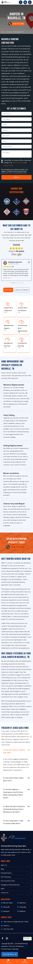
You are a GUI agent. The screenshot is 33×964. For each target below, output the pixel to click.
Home (3, 32)
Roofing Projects (6, 873)
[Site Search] (20, 2)
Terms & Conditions (16, 946)
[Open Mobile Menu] (30, 2)
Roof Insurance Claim (8, 881)
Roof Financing (6, 877)
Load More (8, 290)
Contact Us (4, 893)
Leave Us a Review (22, 290)
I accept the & (14, 164)
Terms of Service (19, 162)
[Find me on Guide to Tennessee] (7, 202)
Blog (2, 869)
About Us (4, 865)
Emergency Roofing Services (10, 885)
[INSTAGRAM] (7, 938)
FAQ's (3, 889)
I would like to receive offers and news (17, 160)
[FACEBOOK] (2, 938)
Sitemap (15, 949)
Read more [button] (7, 278)
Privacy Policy (8, 165)
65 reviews (20, 251)
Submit (16, 177)
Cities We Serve (8, 954)
